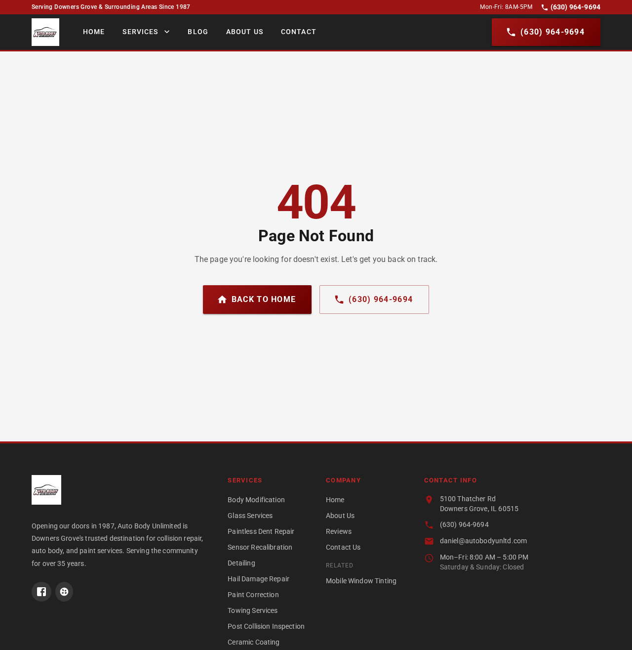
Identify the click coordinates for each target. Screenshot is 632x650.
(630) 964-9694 (575, 7)
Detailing (241, 563)
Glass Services (250, 516)
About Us (244, 32)
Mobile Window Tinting (361, 581)
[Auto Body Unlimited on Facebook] (41, 592)
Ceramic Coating (253, 642)
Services (140, 32)
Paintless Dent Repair (261, 531)
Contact (298, 32)
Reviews (339, 531)
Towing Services (252, 610)
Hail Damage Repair (258, 579)
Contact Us (343, 547)
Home (94, 32)
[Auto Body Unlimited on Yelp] (64, 592)
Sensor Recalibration (260, 547)
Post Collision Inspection (266, 626)
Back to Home (264, 299)
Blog (198, 32)
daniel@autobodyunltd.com (483, 541)
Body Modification (256, 500)
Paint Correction (253, 595)
